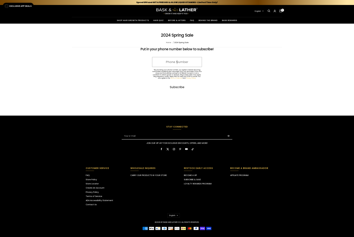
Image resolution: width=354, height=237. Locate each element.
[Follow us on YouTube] (186, 149)
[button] (18, 6)
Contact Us (91, 204)
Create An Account (95, 187)
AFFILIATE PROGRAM (239, 175)
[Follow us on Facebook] (161, 149)
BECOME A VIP (190, 175)
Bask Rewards (229, 20)
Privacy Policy (191, 78)
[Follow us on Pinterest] (180, 149)
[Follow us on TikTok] (192, 149)
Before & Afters (177, 20)
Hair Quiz (158, 20)
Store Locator (92, 183)
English (258, 11)
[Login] (275, 11)
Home (168, 42)
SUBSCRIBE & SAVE (192, 179)
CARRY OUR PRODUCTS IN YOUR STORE (148, 175)
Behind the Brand (208, 20)
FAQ (192, 20)
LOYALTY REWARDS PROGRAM (198, 183)
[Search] (269, 11)
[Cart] (280, 11)
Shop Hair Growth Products (133, 20)
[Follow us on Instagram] (174, 149)
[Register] (228, 136)
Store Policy (91, 179)
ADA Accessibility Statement (99, 200)
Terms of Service (176, 78)
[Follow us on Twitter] (168, 149)
